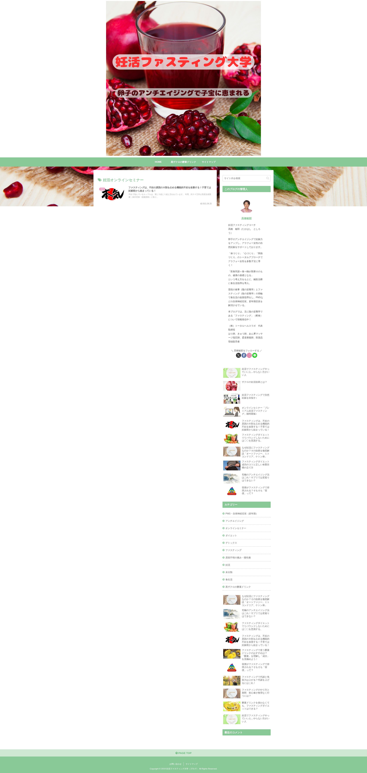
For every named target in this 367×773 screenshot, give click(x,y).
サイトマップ (192, 764)
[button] (267, 178)
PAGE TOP (185, 753)
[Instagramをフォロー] (249, 355)
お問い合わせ (175, 764)
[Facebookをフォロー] (243, 355)
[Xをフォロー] (238, 355)
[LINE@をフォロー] (254, 355)
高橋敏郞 (246, 218)
